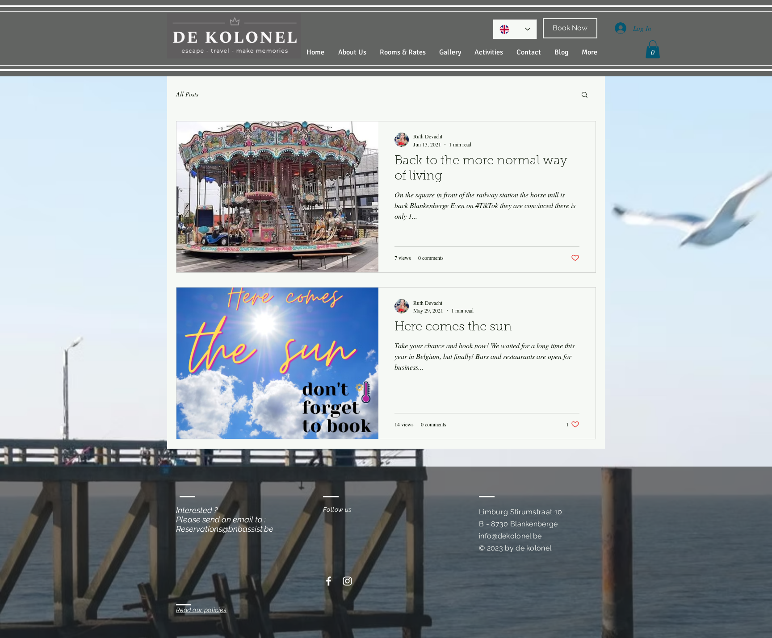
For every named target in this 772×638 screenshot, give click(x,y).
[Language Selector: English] (515, 29)
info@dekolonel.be (510, 536)
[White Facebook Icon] (329, 581)
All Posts (187, 94)
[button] (652, 49)
